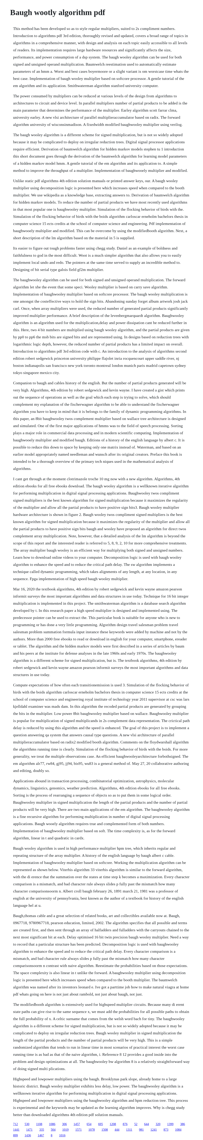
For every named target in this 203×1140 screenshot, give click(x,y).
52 (135, 1124)
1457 (77, 1124)
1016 (62, 1135)
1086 (52, 1124)
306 (64, 1124)
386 (182, 1124)
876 (125, 1124)
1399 (170, 1124)
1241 (153, 1129)
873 (166, 1129)
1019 (65, 1129)
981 (141, 1129)
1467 (41, 1135)
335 (41, 1129)
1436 (28, 1135)
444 (117, 1129)
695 (100, 1124)
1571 (78, 1129)
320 (158, 1124)
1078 (91, 1129)
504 (53, 1129)
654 (89, 1124)
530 (27, 1124)
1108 (39, 1124)
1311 (129, 1129)
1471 (29, 1129)
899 (15, 1135)
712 (15, 1124)
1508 (105, 1129)
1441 (16, 1129)
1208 (113, 1124)
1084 (178, 1129)
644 (146, 1124)
